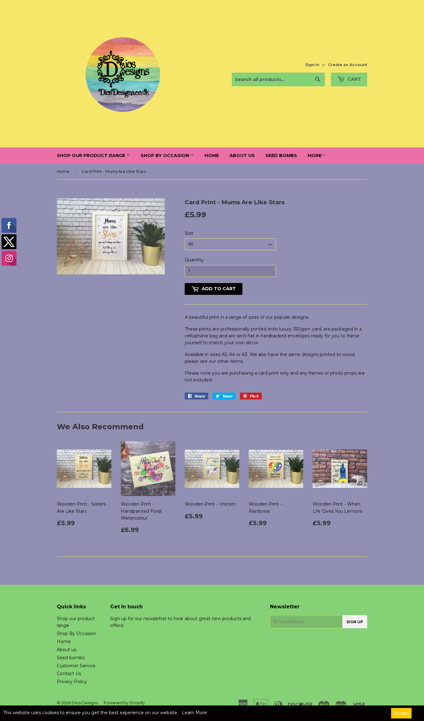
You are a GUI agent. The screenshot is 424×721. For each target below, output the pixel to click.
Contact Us (69, 673)
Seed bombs (281, 155)
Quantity (194, 260)
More (315, 155)
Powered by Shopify (124, 702)
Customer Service (76, 666)
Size (189, 233)
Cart (353, 79)
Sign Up (354, 622)
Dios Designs (85, 702)
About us (242, 155)
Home (212, 155)
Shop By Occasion (165, 155)
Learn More (194, 712)
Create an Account (347, 64)
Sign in (312, 64)
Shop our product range (91, 155)
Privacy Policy (72, 681)
